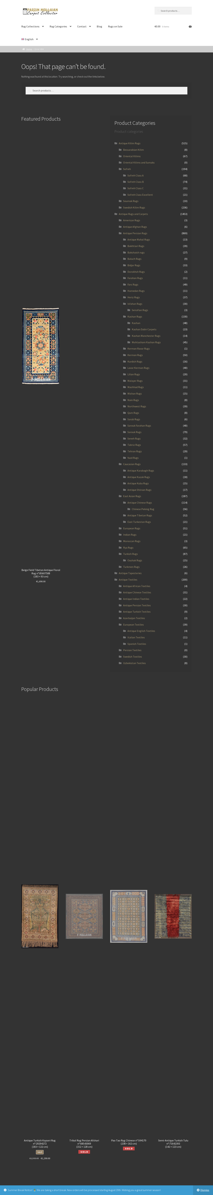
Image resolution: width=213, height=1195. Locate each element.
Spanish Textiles (136, 643)
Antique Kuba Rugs (138, 483)
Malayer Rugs (135, 380)
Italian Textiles (136, 637)
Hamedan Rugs (136, 290)
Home (29, 49)
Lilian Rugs (133, 374)
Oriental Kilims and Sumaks (139, 162)
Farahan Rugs (135, 278)
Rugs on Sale (115, 26)
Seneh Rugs (134, 438)
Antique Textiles (128, 579)
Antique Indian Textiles (136, 598)
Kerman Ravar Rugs (138, 348)
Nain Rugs (133, 400)
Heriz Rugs (133, 297)
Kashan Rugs (134, 316)
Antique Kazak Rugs (138, 477)
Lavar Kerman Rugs (138, 367)
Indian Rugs (129, 534)
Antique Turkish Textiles (137, 611)
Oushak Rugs (134, 560)
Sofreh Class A (135, 175)
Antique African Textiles (136, 586)
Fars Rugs (132, 284)
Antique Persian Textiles (137, 605)
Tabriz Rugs (134, 444)
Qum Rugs (133, 412)
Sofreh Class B (135, 181)
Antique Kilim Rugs (129, 143)
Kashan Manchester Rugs (146, 335)
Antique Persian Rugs (135, 233)
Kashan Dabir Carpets (144, 329)
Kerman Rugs (135, 355)
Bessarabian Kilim (133, 149)
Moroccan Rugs (131, 541)
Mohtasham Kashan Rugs (146, 342)
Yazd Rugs (133, 457)
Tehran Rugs (134, 451)
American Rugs (131, 220)
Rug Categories (58, 26)
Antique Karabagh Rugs (140, 470)
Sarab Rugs (133, 419)
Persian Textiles (132, 650)
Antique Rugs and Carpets (133, 214)
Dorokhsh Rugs (136, 271)
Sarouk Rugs (134, 432)
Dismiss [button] (204, 1190)
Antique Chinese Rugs (139, 502)
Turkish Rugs (130, 554)
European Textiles (133, 624)
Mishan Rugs (134, 393)
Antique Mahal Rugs (138, 239)
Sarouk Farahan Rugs (139, 425)
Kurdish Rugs (134, 361)
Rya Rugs (128, 547)
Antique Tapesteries (130, 573)
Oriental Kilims (132, 156)
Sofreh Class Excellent (140, 194)
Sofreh (127, 169)
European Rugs (131, 528)
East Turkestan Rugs (139, 521)
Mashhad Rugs (135, 387)
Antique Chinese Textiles (137, 592)
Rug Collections (30, 26)
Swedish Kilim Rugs (134, 207)
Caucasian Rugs (132, 464)
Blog (99, 26)
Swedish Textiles (132, 656)
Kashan (136, 323)
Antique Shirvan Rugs (139, 489)
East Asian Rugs (132, 496)
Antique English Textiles (141, 631)
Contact (82, 26)
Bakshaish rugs (136, 252)
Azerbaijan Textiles (134, 618)
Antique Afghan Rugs (135, 226)
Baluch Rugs (134, 258)
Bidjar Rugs (133, 265)
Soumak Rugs (130, 201)
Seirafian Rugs (140, 310)
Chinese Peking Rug (143, 509)
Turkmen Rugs (131, 566)
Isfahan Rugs (134, 303)
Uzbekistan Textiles (134, 663)
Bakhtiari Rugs (135, 246)
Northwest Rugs (136, 406)
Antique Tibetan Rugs (139, 515)
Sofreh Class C (135, 188)
